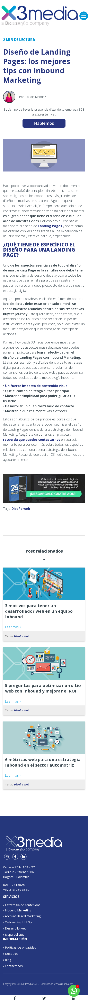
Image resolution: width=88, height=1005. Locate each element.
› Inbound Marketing (17, 910)
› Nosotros (10, 953)
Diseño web (20, 508)
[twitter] (44, 998)
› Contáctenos (13, 966)
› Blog (7, 960)
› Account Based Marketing (22, 916)
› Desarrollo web (15, 928)
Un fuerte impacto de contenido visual (37, 385)
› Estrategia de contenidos (22, 905)
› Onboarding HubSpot (19, 922)
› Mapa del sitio (14, 934)
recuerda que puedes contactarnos (31, 439)
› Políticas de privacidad (19, 947)
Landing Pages (50, 226)
